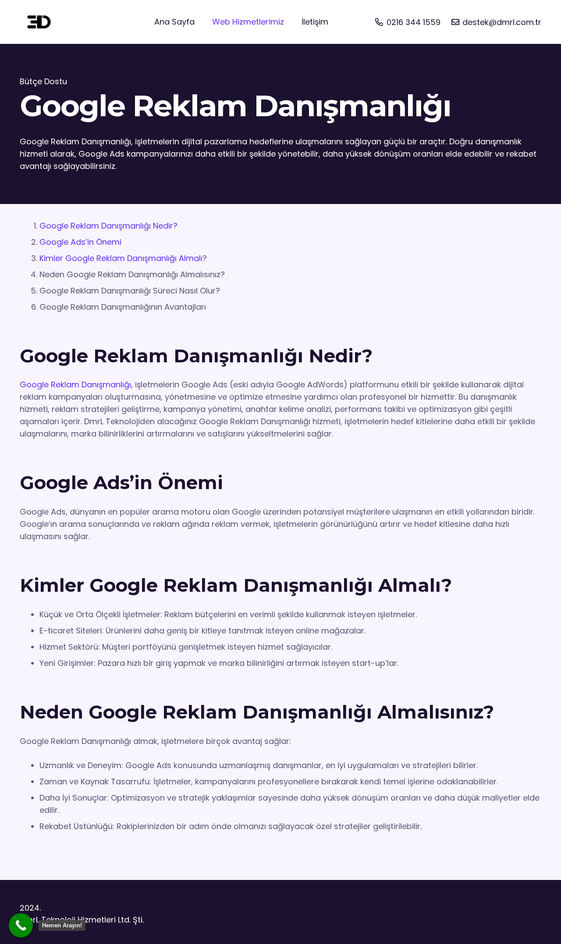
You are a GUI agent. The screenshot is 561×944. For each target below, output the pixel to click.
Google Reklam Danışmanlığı (75, 384)
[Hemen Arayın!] (21, 925)
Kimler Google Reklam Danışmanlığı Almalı (120, 258)
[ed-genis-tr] (39, 22)
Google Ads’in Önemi (80, 241)
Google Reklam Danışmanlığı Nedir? (108, 225)
